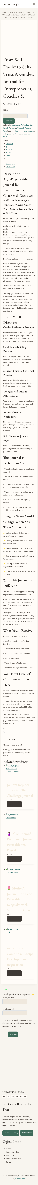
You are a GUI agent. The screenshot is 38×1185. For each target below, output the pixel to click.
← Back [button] (5, 989)
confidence (23, 131)
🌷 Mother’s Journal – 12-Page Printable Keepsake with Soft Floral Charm (20, 899)
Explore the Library (11, 1133)
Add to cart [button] (12, 804)
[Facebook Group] (17, 1096)
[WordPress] (25, 1096)
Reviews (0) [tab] (10, 167)
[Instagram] (12, 1096)
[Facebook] (4, 1096)
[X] (8, 1096)
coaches (15, 131)
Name (8, 997)
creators (31, 131)
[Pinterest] (21, 1096)
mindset (24, 134)
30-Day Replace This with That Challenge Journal (20, 790)
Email (8, 1009)
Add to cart (9, 121)
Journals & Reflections (20, 125)
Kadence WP (20, 1178)
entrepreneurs (8, 134)
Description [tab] (10, 164)
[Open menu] (34, 4)
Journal (17, 134)
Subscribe (13, 1034)
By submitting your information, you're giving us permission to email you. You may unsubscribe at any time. (18, 1023)
